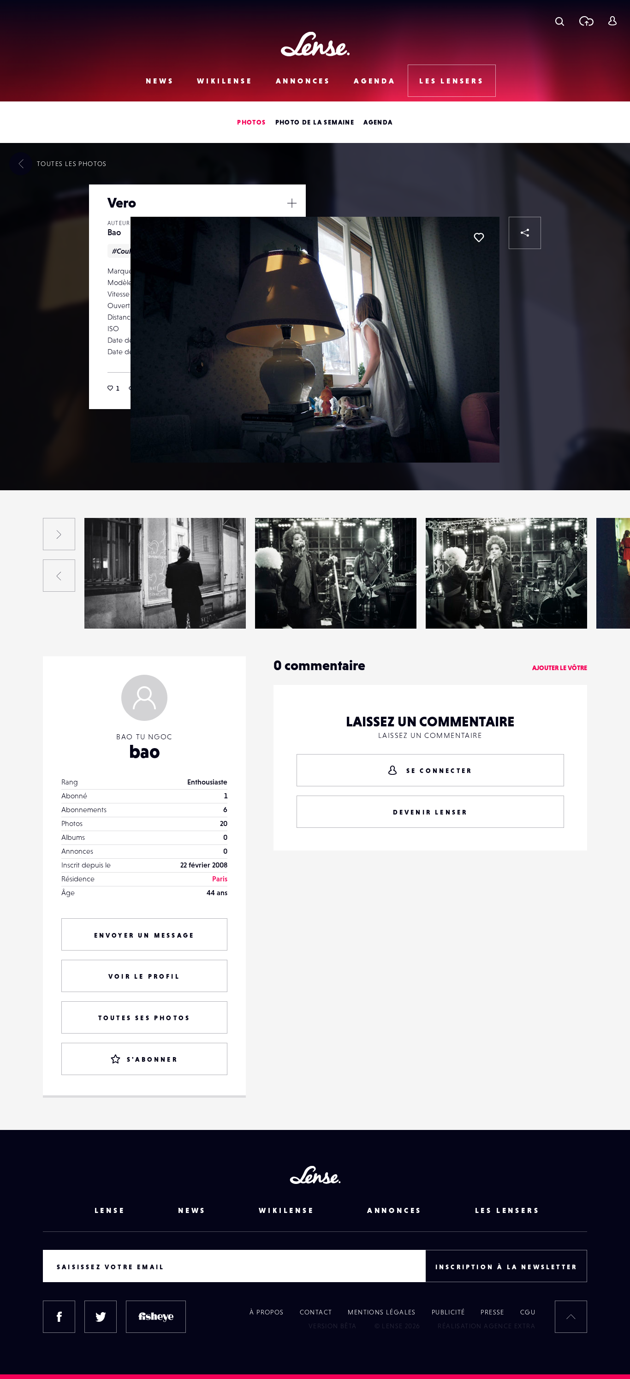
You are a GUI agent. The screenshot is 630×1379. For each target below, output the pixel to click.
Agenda (375, 81)
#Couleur (127, 251)
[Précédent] (59, 575)
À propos (267, 1312)
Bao (114, 232)
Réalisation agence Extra (486, 1326)
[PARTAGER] (525, 233)
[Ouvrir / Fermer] (292, 203)
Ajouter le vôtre (559, 668)
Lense (110, 1210)
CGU (527, 1312)
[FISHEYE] (156, 1317)
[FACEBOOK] (59, 1317)
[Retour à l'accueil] (315, 44)
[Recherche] (560, 21)
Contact (316, 1312)
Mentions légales (382, 1312)
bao (144, 751)
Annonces (303, 81)
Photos (251, 122)
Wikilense (224, 81)
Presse (492, 1312)
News (160, 81)
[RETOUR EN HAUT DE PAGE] (571, 1317)
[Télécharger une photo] (586, 21)
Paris (219, 878)
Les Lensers (451, 81)
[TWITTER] (100, 1317)
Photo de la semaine (315, 122)
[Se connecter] (612, 21)
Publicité (448, 1312)
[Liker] (479, 237)
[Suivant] (59, 534)
